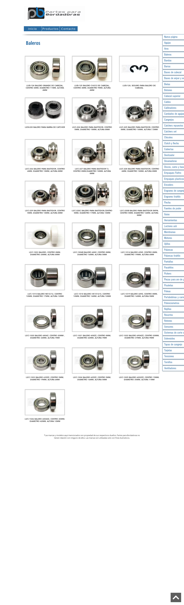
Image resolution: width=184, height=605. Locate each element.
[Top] (176, 597)
